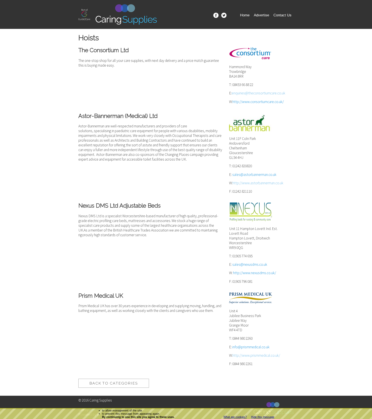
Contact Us (282, 15)
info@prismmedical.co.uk (251, 347)
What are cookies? (235, 417)
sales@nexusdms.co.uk (249, 264)
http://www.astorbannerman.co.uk (257, 183)
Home (245, 15)
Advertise (261, 15)
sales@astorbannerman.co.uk (254, 174)
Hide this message (262, 417)
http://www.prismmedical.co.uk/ (256, 355)
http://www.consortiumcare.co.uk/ (258, 101)
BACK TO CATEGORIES (113, 383)
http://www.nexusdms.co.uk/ (254, 272)
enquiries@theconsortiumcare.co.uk (258, 93)
